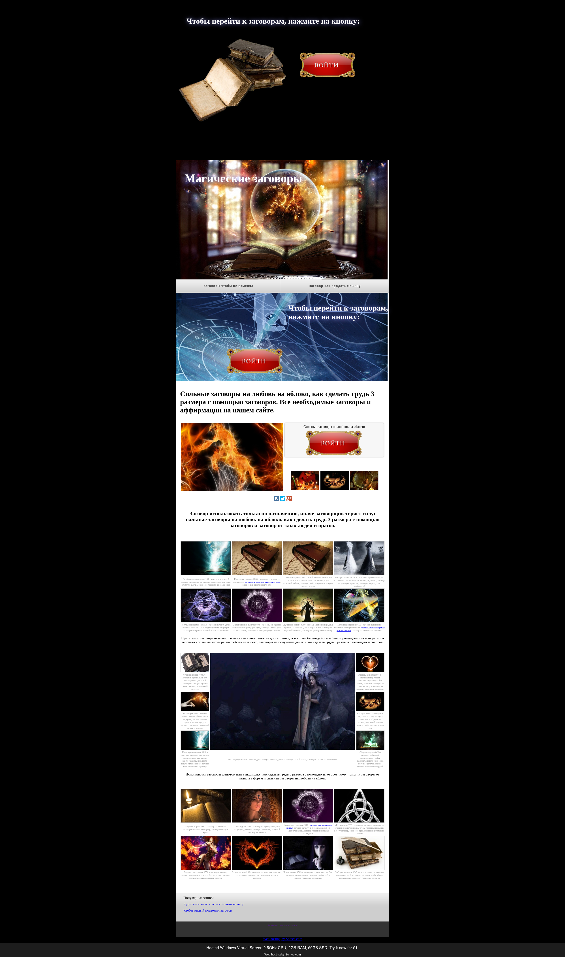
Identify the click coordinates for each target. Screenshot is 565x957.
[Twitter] (282, 498)
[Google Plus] (289, 498)
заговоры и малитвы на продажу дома (262, 582)
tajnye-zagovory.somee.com (282, 925)
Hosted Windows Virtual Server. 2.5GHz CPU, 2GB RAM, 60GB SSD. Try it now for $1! (282, 947)
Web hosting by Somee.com (282, 939)
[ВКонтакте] (276, 498)
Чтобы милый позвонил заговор (207, 910)
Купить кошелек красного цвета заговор (213, 904)
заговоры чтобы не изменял (228, 286)
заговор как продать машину (335, 286)
